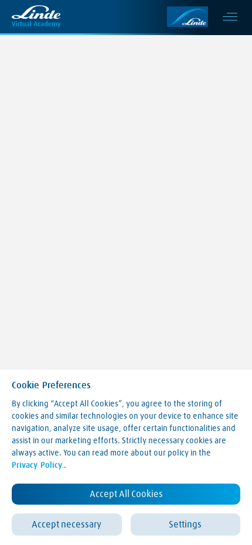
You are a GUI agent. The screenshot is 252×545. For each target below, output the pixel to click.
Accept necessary (66, 524)
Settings (185, 524)
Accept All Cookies (126, 494)
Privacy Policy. (38, 465)
